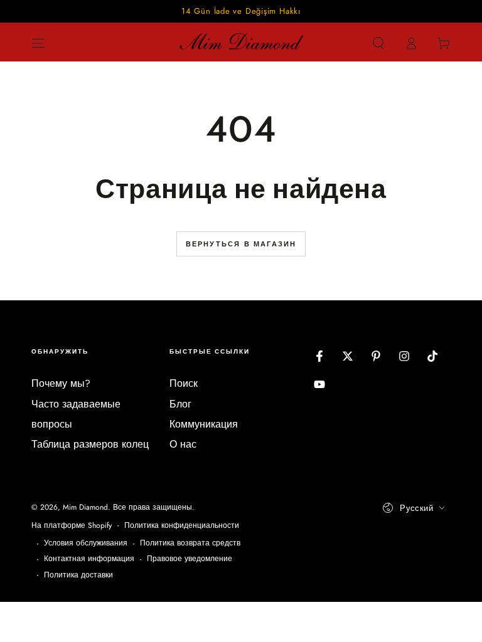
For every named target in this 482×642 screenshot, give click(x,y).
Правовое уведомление (189, 559)
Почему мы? (60, 383)
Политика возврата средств (190, 543)
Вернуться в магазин (241, 244)
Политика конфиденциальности (181, 525)
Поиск (183, 383)
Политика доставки (78, 575)
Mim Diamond (85, 507)
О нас (182, 444)
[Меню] (38, 43)
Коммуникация (203, 424)
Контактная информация (89, 559)
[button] (378, 43)
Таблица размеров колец (90, 444)
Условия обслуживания (85, 543)
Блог (180, 404)
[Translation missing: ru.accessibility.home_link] (241, 43)
